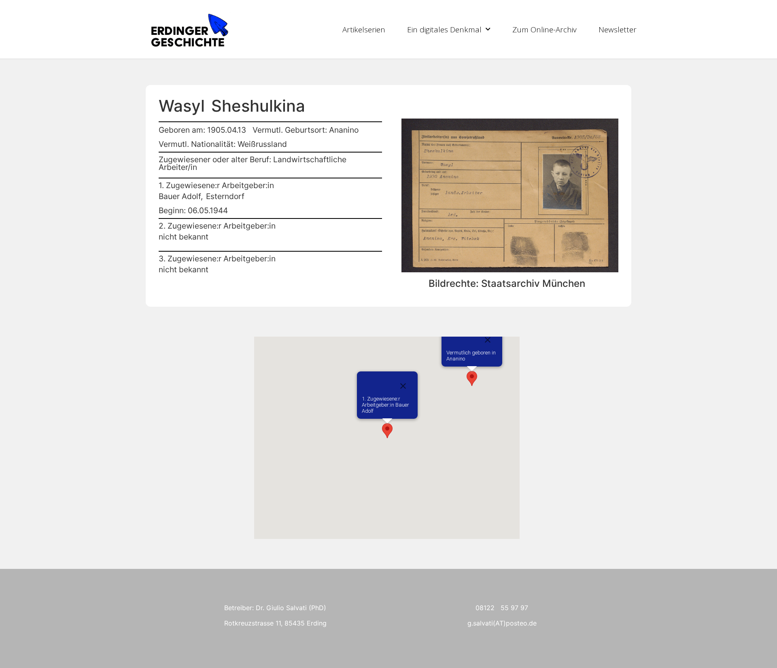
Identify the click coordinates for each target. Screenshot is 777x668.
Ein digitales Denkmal (444, 29)
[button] (472, 378)
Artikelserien (363, 29)
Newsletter (618, 29)
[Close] (487, 340)
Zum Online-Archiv (544, 29)
